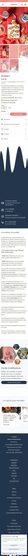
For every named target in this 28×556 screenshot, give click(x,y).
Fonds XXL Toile (14, 481)
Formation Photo (14, 510)
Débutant (14, 462)
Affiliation (14, 504)
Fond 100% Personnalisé (14, 526)
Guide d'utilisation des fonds (14, 513)
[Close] (26, 536)
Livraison (14, 491)
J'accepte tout (14, 545)
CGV (16, 553)
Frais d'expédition (12, 81)
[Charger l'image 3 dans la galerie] (23, 52)
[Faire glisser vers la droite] (25, 409)
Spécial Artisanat (14, 468)
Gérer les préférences (14, 549)
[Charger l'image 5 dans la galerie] (14, 66)
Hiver (14, 470)
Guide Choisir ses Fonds (14, 529)
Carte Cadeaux (14, 507)
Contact (14, 501)
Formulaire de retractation (14, 497)
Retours (14, 494)
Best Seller (14, 465)
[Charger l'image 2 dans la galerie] (14, 52)
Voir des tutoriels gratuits (14, 382)
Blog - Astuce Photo (14, 532)
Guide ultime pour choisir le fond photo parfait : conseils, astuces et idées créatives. (10, 418)
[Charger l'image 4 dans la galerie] (4, 66)
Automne (14, 473)
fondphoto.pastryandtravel (10, 274)
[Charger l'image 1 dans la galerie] (4, 52)
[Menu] (2, 4)
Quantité (3, 111)
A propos (4, 333)
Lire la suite (6, 424)
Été (14, 478)
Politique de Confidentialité (8, 553)
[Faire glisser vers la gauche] (25, 413)
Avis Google (14, 523)
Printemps (14, 475)
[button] (22, 4)
